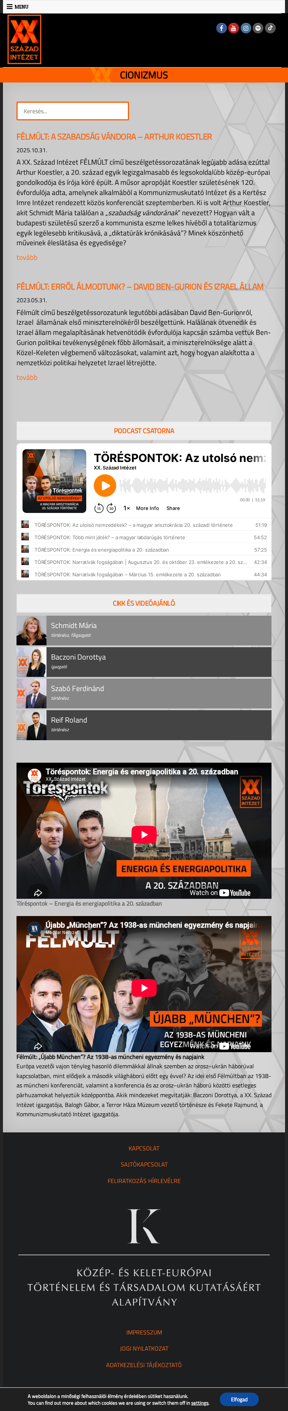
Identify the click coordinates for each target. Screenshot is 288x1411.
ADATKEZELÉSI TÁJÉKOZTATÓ (144, 1364)
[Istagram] (246, 28)
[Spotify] (258, 28)
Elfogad (239, 1399)
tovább (27, 257)
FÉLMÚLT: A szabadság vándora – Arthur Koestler (114, 136)
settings (199, 1402)
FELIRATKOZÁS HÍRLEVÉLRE (144, 1180)
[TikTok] (270, 28)
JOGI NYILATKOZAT (144, 1348)
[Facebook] (221, 28)
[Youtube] (233, 28)
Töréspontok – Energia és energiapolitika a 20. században (89, 903)
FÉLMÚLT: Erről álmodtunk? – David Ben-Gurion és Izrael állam (140, 286)
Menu (21, 7)
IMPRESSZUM (144, 1332)
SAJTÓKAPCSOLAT (144, 1164)
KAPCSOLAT (144, 1148)
